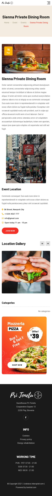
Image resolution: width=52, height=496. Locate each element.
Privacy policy (26, 439)
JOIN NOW (10, 231)
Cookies (26, 436)
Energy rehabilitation (26, 443)
